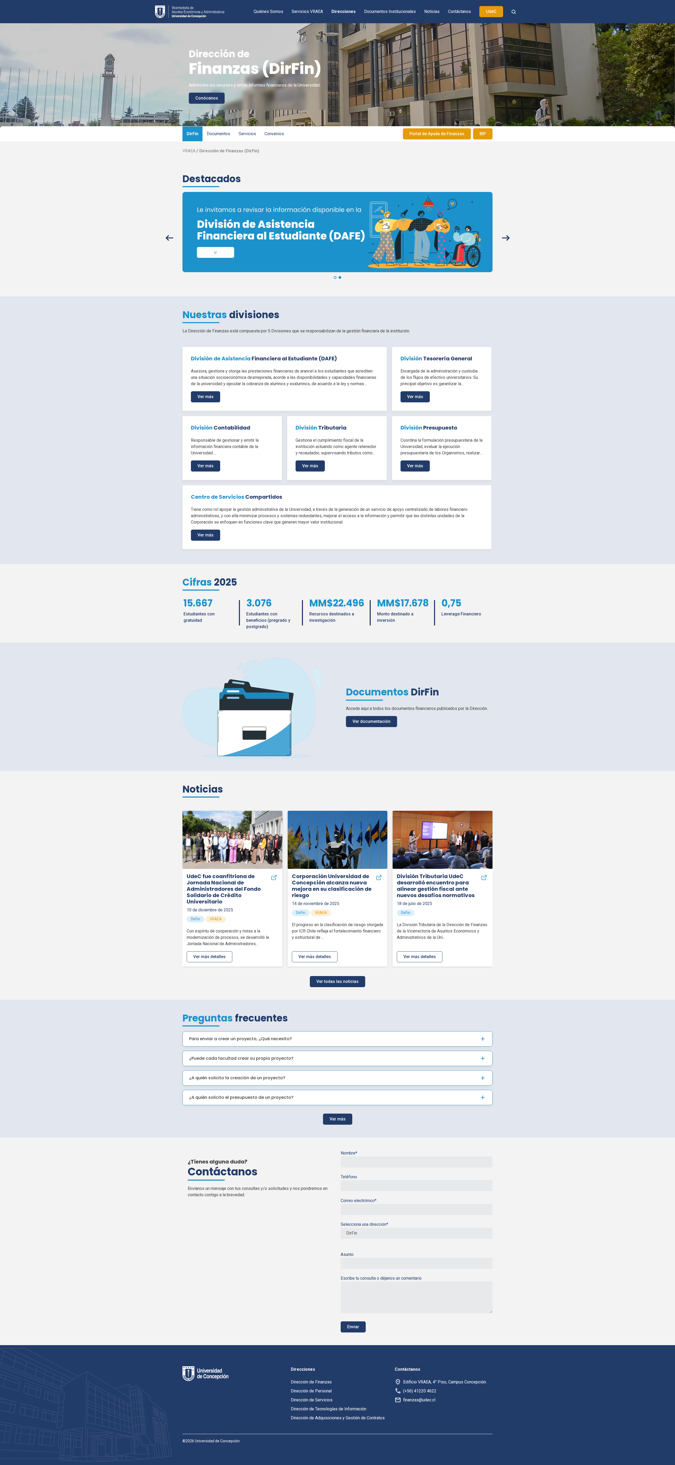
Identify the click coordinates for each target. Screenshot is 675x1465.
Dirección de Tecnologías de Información (328, 1408)
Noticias (432, 11)
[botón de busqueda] (513, 11)
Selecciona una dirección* (364, 1224)
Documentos (218, 133)
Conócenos (206, 98)
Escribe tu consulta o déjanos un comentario (381, 1278)
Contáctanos (459, 11)
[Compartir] (274, 877)
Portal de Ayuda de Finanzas (436, 133)
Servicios (247, 133)
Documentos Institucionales (390, 11)
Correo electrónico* (359, 1200)
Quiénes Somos (268, 11)
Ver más (205, 396)
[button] (335, 277)
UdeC (491, 11)
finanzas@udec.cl (419, 1399)
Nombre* (349, 1153)
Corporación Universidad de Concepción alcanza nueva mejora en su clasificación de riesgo (332, 885)
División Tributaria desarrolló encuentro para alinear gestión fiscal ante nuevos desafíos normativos (436, 885)
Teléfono (349, 1176)
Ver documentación (371, 721)
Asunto (347, 1254)
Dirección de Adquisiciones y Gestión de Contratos (338, 1417)
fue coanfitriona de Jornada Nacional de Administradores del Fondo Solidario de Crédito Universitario (224, 889)
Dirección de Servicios (311, 1399)
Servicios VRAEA (307, 11)
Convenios (274, 133)
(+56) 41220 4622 (419, 1390)
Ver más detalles (209, 956)
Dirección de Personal (311, 1390)
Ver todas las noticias (337, 981)
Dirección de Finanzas (311, 1381)
